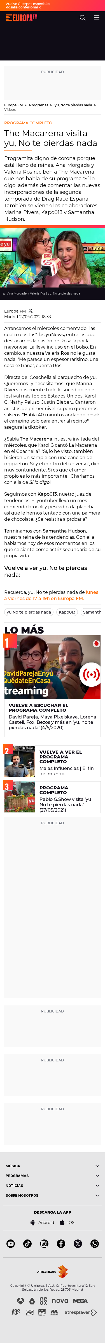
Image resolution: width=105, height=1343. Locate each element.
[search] (82, 18)
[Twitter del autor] (31, 311)
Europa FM (14, 105)
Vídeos (10, 109)
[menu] (96, 16)
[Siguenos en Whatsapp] (94, 1246)
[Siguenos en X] (78, 1246)
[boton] (76, 1166)
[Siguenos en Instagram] (44, 1246)
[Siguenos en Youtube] (10, 1246)
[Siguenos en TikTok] (27, 1246)
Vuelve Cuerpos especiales (28, 4)
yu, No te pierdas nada (74, 105)
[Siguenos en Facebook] (61, 1246)
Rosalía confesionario (23, 7)
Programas (39, 105)
